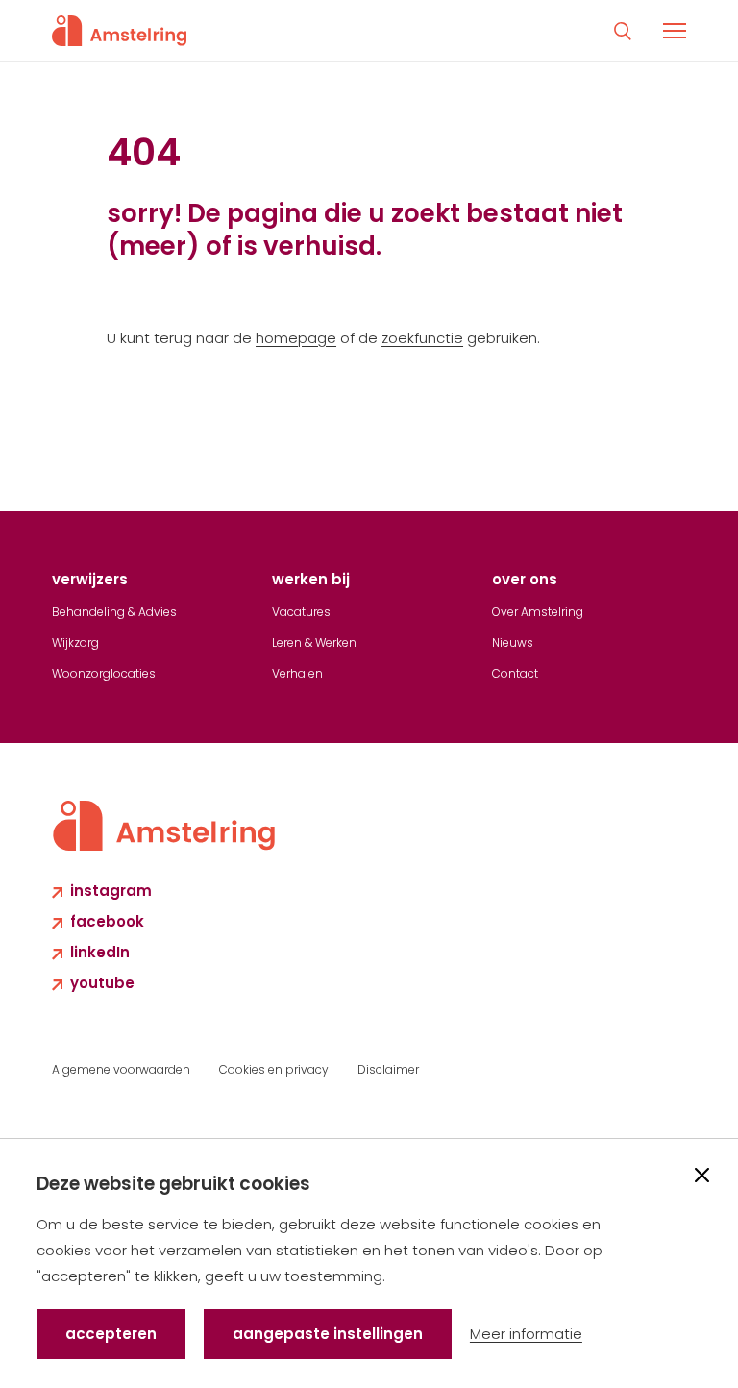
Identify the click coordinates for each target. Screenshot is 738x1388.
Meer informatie (526, 1334)
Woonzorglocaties (104, 673)
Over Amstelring (537, 612)
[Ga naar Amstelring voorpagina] (119, 30)
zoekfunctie (422, 338)
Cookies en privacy (274, 1069)
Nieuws (512, 642)
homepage (296, 338)
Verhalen (297, 673)
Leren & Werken (314, 642)
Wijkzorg (75, 642)
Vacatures (301, 612)
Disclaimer (388, 1069)
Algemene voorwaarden (121, 1069)
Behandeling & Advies (114, 612)
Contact (515, 673)
